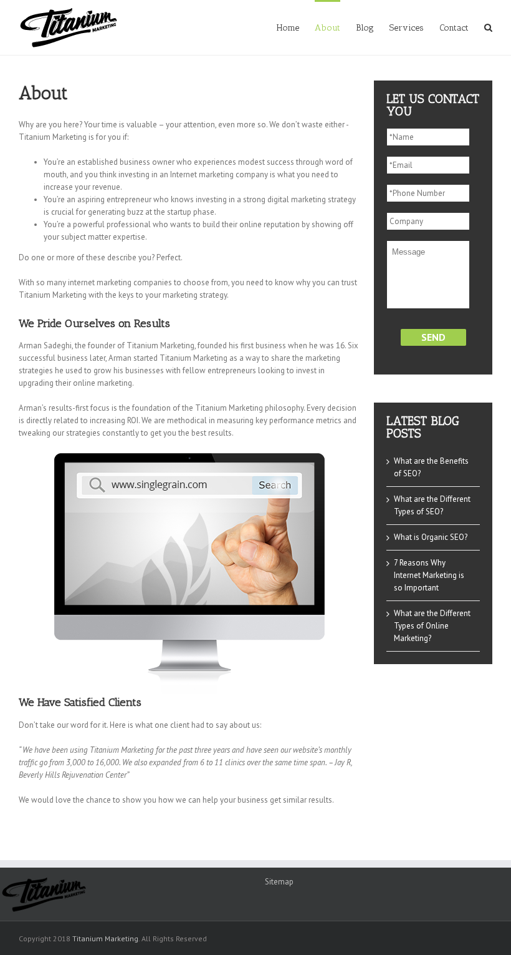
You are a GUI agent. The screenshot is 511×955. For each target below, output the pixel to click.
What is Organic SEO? (430, 537)
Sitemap (279, 881)
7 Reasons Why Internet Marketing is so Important (429, 575)
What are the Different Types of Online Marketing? (432, 626)
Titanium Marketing (105, 938)
